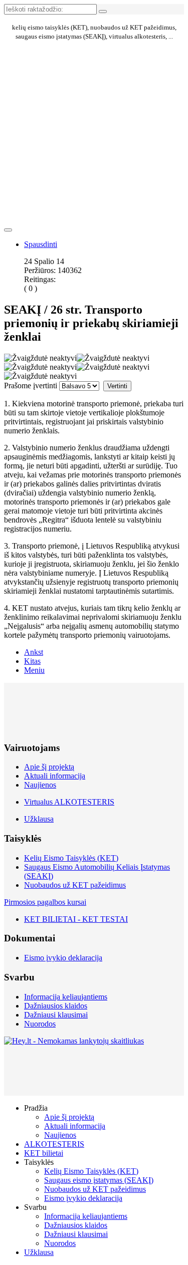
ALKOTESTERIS (54, 1144)
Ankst (33, 652)
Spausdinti (40, 244)
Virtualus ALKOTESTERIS (69, 802)
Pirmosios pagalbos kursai (45, 902)
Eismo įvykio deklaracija (63, 957)
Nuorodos (40, 1024)
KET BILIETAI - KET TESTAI (76, 919)
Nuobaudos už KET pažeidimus (75, 885)
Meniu (34, 670)
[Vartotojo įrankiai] (8, 229)
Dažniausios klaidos (55, 1005)
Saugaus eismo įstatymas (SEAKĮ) (98, 1180)
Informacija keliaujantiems (65, 996)
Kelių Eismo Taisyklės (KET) (71, 858)
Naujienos (40, 785)
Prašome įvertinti (30, 385)
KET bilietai (43, 1153)
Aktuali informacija (54, 776)
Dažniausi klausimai (56, 1014)
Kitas (32, 661)
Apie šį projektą (49, 767)
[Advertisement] (49, 89)
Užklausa (39, 819)
